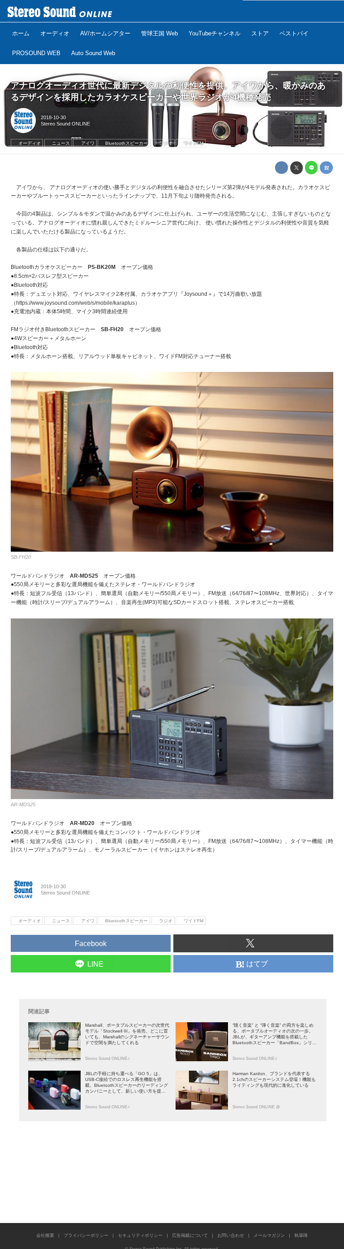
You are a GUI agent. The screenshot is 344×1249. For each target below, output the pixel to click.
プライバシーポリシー (86, 1235)
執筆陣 (301, 1235)
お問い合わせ (230, 1235)
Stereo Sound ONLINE (65, 123)
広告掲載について (190, 1235)
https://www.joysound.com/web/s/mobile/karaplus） (78, 303)
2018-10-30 (53, 117)
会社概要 (45, 1235)
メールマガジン (269, 1235)
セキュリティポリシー (140, 1235)
